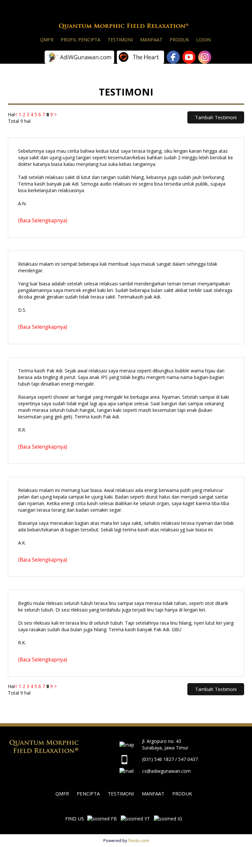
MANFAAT (153, 793)
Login (203, 39)
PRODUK (182, 793)
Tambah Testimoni (216, 117)
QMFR (46, 39)
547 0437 (188, 759)
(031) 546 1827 (158, 759)
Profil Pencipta (80, 39)
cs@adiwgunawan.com (166, 771)
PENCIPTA (88, 793)
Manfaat (151, 39)
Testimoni (120, 39)
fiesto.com (138, 840)
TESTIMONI (121, 793)
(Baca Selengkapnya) (42, 220)
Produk (179, 39)
